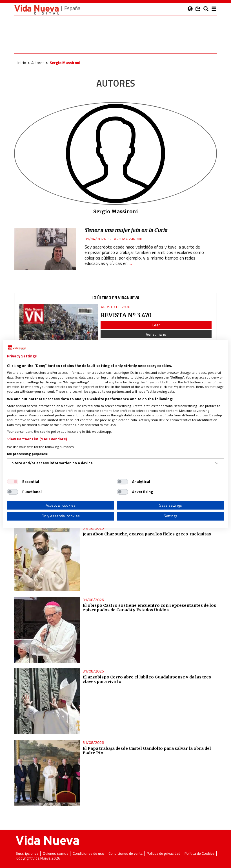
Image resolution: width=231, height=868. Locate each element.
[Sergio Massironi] (115, 153)
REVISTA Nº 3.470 (126, 315)
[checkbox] (12, 481)
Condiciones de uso (88, 853)
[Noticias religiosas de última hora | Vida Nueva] (36, 10)
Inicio (21, 62)
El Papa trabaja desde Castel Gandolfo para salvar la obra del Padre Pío (147, 750)
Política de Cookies (200, 853)
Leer (156, 325)
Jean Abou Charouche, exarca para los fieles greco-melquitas (147, 534)
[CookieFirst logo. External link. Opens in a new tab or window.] (17, 347)
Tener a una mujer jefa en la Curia (126, 230)
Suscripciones (27, 853)
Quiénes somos (55, 853)
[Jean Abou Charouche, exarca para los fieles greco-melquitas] (47, 558)
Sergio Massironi (125, 239)
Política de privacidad (163, 853)
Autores (38, 62)
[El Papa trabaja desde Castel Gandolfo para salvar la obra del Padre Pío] (47, 772)
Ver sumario (156, 334)
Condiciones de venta (125, 853)
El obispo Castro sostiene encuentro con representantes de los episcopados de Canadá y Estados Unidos (149, 607)
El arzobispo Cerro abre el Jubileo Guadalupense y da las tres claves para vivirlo (147, 679)
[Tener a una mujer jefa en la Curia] (45, 249)
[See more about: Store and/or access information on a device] (217, 463)
